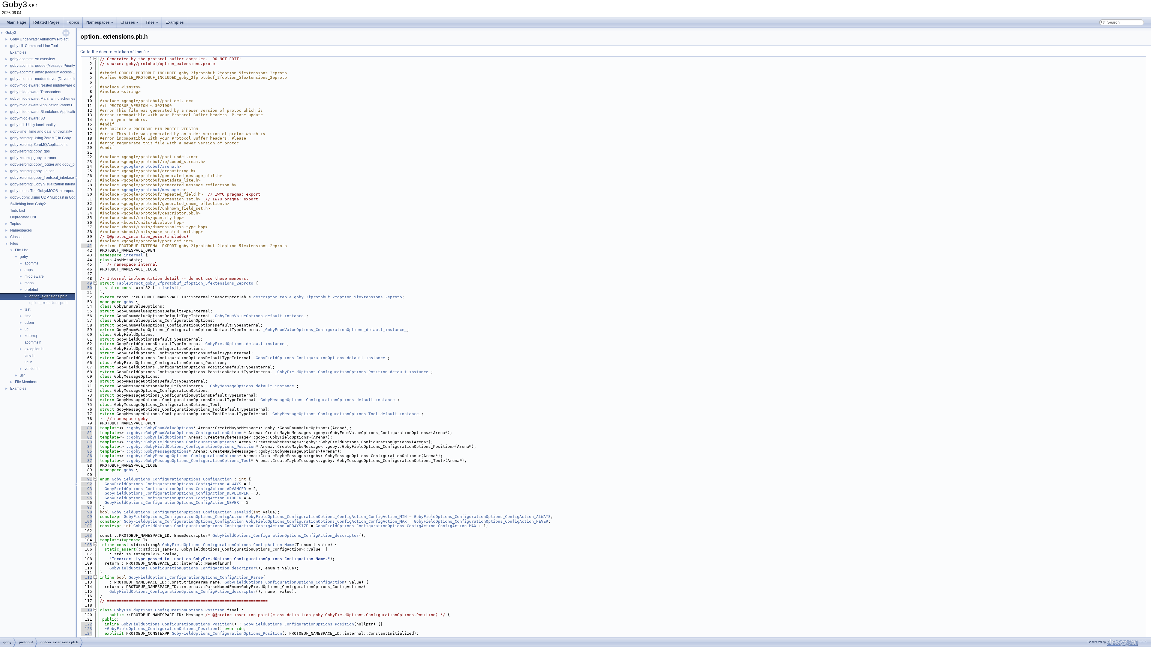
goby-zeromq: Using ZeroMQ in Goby (40, 138)
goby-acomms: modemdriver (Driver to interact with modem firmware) (66, 79)
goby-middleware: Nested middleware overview (49, 85)
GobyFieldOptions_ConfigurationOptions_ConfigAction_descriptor (286, 535)
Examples (174, 22)
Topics (73, 22)
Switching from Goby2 (28, 204)
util (27, 329)
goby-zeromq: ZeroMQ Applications (38, 145)
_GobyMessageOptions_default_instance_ (252, 386)
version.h (32, 369)
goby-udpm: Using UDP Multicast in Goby (44, 197)
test (27, 309)
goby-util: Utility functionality (32, 125)
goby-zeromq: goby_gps (30, 151)
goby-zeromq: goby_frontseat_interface (42, 178)
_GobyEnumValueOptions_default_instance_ (259, 316)
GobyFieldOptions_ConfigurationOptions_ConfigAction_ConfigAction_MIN (326, 516)
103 (86, 535)
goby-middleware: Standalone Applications (45, 112)
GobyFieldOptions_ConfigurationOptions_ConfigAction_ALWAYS (173, 484)
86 (86, 455)
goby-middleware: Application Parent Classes (47, 105)
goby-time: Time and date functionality (41, 131)
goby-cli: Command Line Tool (34, 46)
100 (86, 521)
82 (86, 437)
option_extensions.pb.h (48, 296)
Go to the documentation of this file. (115, 51)
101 (86, 526)
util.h (28, 362)
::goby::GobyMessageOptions (157, 451)
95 (86, 498)
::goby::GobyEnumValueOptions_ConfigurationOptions (185, 432)
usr (22, 375)
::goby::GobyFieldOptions (155, 437)
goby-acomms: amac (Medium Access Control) (48, 72)
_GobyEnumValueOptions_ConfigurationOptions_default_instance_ (335, 329)
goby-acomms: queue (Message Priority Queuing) (50, 66)
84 (86, 446)
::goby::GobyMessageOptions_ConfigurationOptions (182, 455)
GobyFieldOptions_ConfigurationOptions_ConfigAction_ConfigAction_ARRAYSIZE (220, 526)
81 (86, 432)
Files (150, 22)
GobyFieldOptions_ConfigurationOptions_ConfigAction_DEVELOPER (176, 493)
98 (86, 512)
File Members (26, 382)
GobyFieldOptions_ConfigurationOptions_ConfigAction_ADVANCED (175, 488)
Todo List (17, 210)
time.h (29, 355)
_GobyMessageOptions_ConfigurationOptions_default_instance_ (327, 399)
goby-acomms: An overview (32, 59)
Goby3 (10, 33)
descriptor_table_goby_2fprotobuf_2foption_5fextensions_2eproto (327, 297)
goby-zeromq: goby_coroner (33, 158)
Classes (127, 22)
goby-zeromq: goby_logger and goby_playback (48, 164)
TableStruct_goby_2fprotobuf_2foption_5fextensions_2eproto (185, 283)
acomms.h (33, 342)
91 (86, 479)
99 (86, 516)
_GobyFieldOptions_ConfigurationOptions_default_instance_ (320, 358)
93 (86, 488)
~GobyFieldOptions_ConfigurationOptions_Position (161, 628)
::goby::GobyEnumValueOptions (159, 428)
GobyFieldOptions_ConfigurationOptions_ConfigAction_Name (228, 544)
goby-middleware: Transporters (35, 92)
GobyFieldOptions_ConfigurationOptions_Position (169, 610)
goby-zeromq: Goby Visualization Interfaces (45, 184)
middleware (34, 276)
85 (86, 451)
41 (86, 246)
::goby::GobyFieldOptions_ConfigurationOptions (180, 442)
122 (86, 624)
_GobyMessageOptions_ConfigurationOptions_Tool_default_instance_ (345, 414)
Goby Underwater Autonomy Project (39, 39)
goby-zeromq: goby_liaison (32, 171)
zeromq (31, 336)
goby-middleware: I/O (27, 118)
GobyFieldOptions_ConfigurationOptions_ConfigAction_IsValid (181, 512)
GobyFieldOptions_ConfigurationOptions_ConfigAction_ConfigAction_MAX (326, 521)
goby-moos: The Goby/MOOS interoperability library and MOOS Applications (72, 191)
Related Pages (46, 22)
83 (86, 442)
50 (86, 287)
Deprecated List (23, 217)
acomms (31, 263)
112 (86, 577)
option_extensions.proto (49, 303)
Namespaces (98, 22)
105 (86, 544)
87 (86, 460)
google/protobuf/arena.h (151, 166)
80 (86, 428)
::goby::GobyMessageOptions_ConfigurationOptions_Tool (188, 460)
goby (24, 257)
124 (86, 633)
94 (86, 493)
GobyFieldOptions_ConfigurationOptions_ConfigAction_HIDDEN (173, 498)
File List (21, 250)
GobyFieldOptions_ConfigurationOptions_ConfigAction (172, 479)
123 (86, 628)
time (28, 316)
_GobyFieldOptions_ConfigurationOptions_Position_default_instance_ (353, 372)
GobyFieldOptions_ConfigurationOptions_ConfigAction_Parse (196, 577)
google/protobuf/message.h (154, 190)
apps (29, 270)
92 (86, 484)
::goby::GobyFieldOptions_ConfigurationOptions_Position (191, 446)
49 (86, 283)
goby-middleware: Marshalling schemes (42, 98)
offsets (165, 287)
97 (86, 507)
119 (86, 610)
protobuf (31, 290)
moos (29, 283)
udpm (29, 323)
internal (133, 255)
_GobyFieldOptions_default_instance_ (245, 343)
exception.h (34, 349)
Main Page (16, 22)
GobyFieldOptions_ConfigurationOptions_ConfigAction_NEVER (172, 502)
